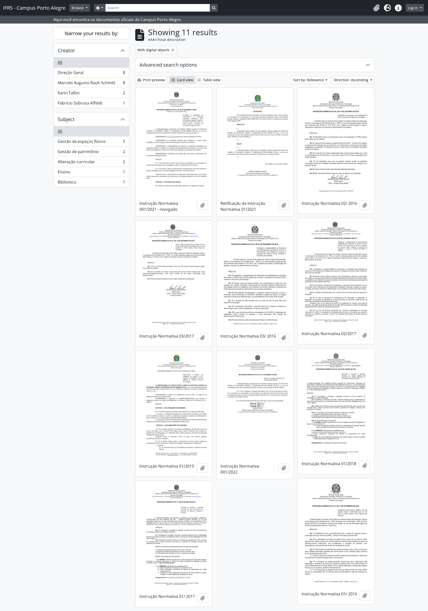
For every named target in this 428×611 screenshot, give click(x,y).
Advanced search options (168, 64)
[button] (376, 7)
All (60, 62)
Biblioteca (91, 183)
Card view (184, 80)
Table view (211, 80)
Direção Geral (91, 74)
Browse (78, 7)
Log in (413, 7)
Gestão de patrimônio (91, 153)
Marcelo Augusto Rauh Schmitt (91, 84)
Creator (66, 50)
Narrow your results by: (91, 33)
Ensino (91, 173)
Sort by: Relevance (309, 80)
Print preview (153, 80)
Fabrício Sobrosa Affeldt (91, 104)
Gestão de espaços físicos (91, 143)
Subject (66, 119)
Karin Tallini (91, 94)
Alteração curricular (91, 163)
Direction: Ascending (351, 80)
